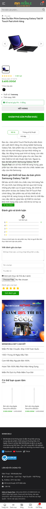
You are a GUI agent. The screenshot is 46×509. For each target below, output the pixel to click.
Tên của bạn (7, 265)
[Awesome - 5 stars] (18, 288)
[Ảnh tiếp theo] (41, 44)
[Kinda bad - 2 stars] (7, 288)
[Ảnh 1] (5, 69)
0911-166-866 (15, 480)
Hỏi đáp (23, 136)
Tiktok (27, 451)
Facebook (8, 451)
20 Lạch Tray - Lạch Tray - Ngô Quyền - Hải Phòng (22, 477)
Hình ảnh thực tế (17, 276)
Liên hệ (7, 486)
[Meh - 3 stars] (11, 288)
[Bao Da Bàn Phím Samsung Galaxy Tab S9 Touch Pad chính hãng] (23, 44)
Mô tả (13, 132)
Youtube (18, 451)
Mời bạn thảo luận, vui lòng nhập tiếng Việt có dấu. (21, 252)
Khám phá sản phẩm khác (23, 117)
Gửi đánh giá (10, 293)
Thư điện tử (7, 271)
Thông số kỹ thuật (29, 132)
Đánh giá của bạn (9, 285)
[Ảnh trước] (5, 44)
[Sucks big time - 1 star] (3, 288)
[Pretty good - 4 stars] (14, 288)
